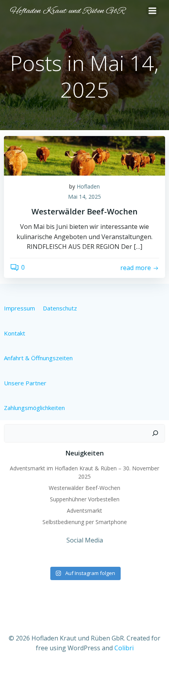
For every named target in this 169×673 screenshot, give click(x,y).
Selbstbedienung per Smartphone (84, 522)
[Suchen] (155, 433)
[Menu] (152, 11)
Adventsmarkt (84, 510)
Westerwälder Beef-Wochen (84, 488)
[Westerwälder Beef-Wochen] (84, 155)
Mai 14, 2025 (84, 196)
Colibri (124, 648)
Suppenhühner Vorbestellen (84, 499)
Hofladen (88, 186)
